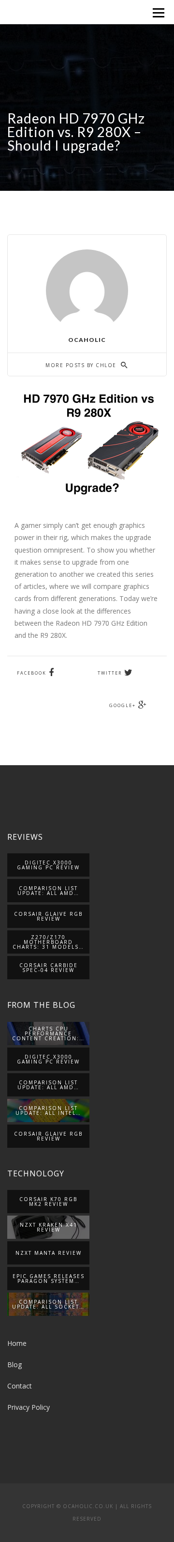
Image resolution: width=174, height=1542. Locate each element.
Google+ (122, 705)
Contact (19, 1385)
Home (17, 1343)
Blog (14, 1364)
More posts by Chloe (81, 365)
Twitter (110, 673)
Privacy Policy (28, 1407)
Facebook (31, 673)
